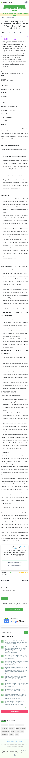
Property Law (5, 734)
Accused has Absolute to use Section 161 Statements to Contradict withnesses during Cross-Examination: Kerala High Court (15, 703)
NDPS (14, 8)
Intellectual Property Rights (17, 731)
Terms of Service (21, 740)
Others (10, 572)
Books (22, 6)
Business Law (5, 725)
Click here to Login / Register (14, 609)
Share (16, 33)
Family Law (11, 728)
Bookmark (23, 33)
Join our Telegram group (15, 562)
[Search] (26, 632)
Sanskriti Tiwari (14, 31)
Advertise (15, 740)
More (14, 10)
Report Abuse (24, 572)
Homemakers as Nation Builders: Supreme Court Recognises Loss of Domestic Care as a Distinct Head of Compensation (16, 685)
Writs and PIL (8, 8)
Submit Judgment (14, 711)
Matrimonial (21, 8)
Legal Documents (5, 731)
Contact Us (20, 741)
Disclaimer (8, 741)
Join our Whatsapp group (15, 565)
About (4, 740)
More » (26, 708)
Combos (16, 6)
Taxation (11, 734)
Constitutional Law (19, 725)
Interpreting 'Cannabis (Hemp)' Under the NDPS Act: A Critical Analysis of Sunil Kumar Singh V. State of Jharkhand (16, 657)
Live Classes (9, 6)
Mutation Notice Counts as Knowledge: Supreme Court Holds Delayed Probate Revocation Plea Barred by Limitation (16, 663)
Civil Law (11, 725)
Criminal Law (4, 728)
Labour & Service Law (21, 728)
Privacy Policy (14, 741)
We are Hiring (9, 740)
